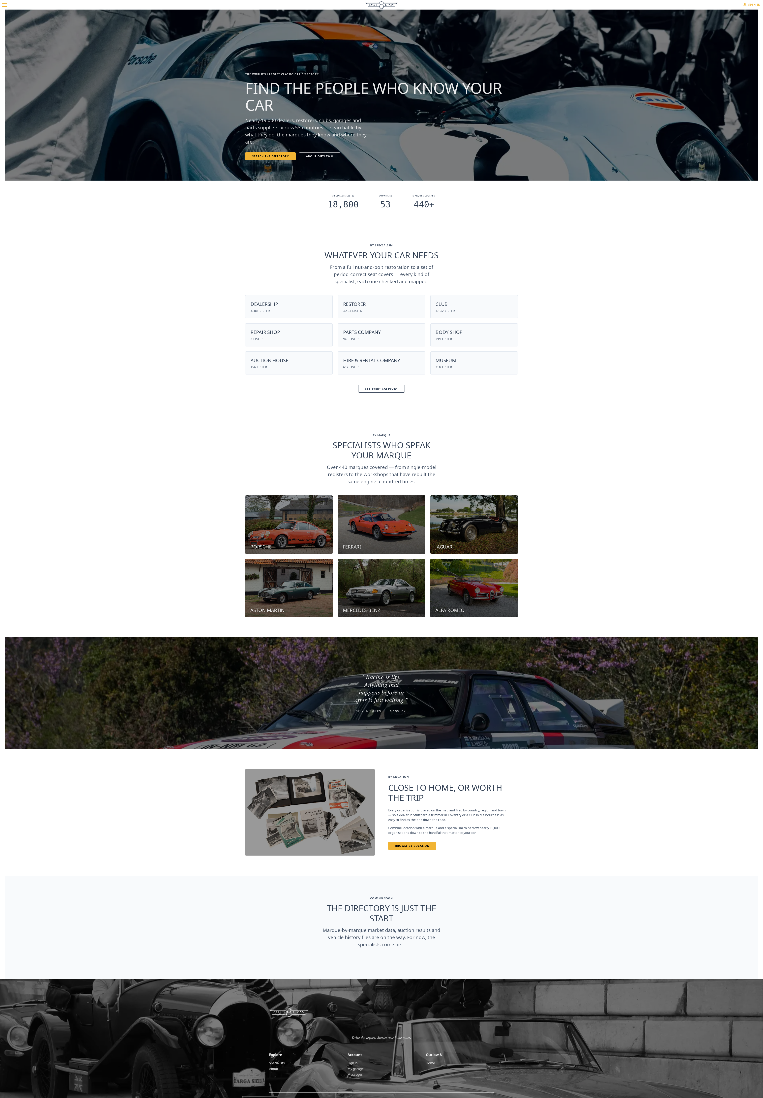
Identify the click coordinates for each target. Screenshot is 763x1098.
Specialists (277, 1063)
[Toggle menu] (5, 5)
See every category (381, 388)
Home (430, 1063)
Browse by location (412, 846)
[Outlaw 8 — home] (381, 5)
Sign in (353, 1063)
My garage (356, 1069)
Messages (355, 1074)
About (273, 1069)
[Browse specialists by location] (310, 812)
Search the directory (270, 156)
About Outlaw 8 (319, 156)
